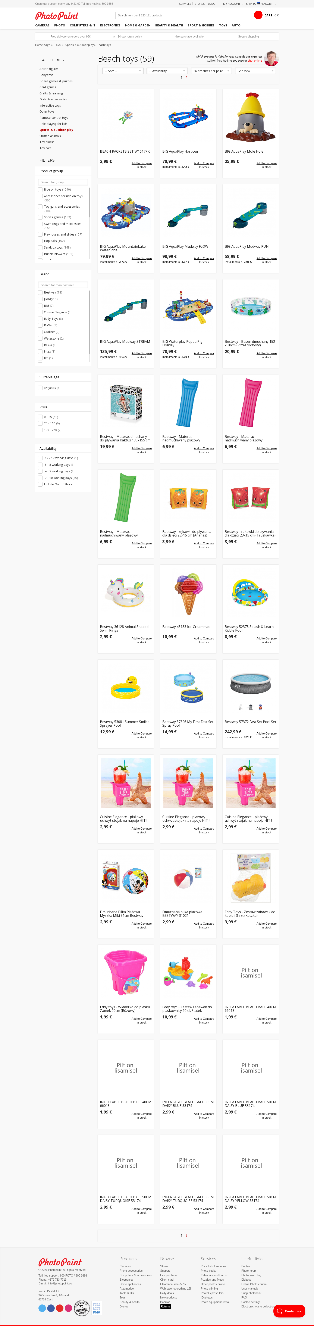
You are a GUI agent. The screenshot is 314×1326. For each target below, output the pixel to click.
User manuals (249, 1288)
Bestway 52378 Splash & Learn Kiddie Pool (249, 628)
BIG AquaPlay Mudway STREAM (125, 342)
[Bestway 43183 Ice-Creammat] (188, 592)
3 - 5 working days (59, 465)
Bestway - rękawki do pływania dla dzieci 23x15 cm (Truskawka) (250, 533)
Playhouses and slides (63, 234)
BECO (50, 345)
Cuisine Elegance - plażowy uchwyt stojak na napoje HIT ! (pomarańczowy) (186, 819)
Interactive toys (50, 105)
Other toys (47, 111)
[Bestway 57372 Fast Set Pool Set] (251, 688)
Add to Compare (142, 163)
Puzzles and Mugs (212, 1279)
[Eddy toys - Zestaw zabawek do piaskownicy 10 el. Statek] (188, 973)
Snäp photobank (251, 1293)
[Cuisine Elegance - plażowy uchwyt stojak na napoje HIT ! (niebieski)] (126, 783)
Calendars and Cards (214, 1275)
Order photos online (213, 1284)
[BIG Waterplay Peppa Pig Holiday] (188, 307)
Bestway (53, 292)
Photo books (208, 1270)
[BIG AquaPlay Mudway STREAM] (126, 307)
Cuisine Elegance (58, 312)
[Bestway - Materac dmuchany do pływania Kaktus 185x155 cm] (126, 402)
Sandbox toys (57, 247)
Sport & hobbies (201, 25)
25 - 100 (52, 423)
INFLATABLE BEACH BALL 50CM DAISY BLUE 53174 (188, 1104)
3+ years (52, 388)
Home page (42, 45)
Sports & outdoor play (79, 45)
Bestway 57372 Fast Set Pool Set (250, 722)
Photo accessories (131, 1270)
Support (165, 1270)
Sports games (57, 217)
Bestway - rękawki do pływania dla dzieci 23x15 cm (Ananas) (186, 533)
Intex (49, 351)
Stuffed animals (50, 136)
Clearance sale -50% (173, 1284)
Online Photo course (254, 1284)
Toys (223, 25)
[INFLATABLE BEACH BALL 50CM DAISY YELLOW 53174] (251, 1163)
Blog (211, 4)
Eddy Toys (53, 319)
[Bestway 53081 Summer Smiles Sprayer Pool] (126, 688)
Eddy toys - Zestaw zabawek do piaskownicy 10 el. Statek (187, 1009)
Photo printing (209, 1288)
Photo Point (62, 1262)
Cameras (42, 25)
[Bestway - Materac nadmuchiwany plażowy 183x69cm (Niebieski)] (188, 402)
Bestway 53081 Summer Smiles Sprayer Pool (124, 723)
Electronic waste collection (257, 1306)
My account (232, 4)
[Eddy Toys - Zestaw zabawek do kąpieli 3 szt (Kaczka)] (251, 878)
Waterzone (54, 338)
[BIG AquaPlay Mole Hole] (251, 117)
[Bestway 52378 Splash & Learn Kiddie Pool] (251, 592)
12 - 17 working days (61, 458)
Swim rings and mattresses (62, 226)
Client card (166, 1279)
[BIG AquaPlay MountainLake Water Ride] (126, 212)
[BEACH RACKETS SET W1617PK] (126, 117)
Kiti (48, 358)
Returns (165, 1306)
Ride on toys (57, 189)
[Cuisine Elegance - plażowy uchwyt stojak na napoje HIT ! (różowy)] (251, 783)
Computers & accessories (136, 1275)
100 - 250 (53, 430)
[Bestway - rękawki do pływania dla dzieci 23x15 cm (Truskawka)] (251, 497)
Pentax (245, 1266)
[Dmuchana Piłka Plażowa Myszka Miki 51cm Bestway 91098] (126, 878)
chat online (255, 60)
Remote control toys (54, 118)
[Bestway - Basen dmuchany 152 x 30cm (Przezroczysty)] (251, 307)
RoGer (50, 325)
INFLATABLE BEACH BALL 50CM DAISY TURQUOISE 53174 (125, 1199)
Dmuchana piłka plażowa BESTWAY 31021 (182, 914)
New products (168, 1297)
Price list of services (213, 1266)
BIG (49, 306)
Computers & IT (82, 25)
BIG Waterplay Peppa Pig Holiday (182, 343)
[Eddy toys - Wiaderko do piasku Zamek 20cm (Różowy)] (126, 973)
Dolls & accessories (53, 99)
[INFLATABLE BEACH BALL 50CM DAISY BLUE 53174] (188, 1068)
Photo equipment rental (215, 1302)
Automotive (127, 1288)
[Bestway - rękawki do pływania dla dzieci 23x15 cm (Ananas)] (188, 497)
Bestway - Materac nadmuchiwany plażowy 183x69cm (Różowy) (244, 438)
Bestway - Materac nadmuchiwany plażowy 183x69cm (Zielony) (119, 533)
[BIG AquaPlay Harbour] (188, 117)
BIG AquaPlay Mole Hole (244, 152)
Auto (236, 25)
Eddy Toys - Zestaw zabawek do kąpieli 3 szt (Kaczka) (250, 914)
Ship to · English (260, 4)
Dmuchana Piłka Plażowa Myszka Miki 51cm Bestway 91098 (121, 914)
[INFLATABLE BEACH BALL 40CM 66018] (251, 973)
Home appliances (130, 1284)
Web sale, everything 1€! (175, 1288)
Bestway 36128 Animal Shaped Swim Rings (124, 628)
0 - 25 (51, 417)
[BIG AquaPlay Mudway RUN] (251, 212)
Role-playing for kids (53, 124)
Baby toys (46, 75)
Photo (59, 25)
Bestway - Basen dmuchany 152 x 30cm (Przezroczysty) (250, 343)
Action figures (49, 69)
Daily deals (167, 1293)
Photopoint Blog (251, 1275)
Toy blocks (47, 142)
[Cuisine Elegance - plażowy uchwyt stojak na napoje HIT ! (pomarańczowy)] (188, 783)
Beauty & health (169, 25)
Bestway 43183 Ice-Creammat (186, 627)
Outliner (51, 332)
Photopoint (59, 15)
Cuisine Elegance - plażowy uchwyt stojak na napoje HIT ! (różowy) (248, 819)
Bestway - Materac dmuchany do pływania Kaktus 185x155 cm (125, 438)
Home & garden (138, 25)
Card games (48, 87)
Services (185, 4)
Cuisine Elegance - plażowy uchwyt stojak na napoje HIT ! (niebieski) (123, 819)
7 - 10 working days (61, 478)
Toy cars (45, 148)
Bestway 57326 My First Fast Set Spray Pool (187, 723)
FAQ (244, 1297)
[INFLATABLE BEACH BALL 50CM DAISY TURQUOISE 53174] (126, 1163)
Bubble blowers (58, 254)
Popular (165, 1302)
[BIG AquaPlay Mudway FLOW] (188, 212)
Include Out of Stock (58, 484)
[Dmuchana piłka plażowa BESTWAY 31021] (188, 878)
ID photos (207, 1297)
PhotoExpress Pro (212, 1293)
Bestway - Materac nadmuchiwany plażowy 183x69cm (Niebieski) (181, 438)
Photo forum (249, 1270)
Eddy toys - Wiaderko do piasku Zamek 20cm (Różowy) (125, 1009)
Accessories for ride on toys (63, 198)
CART (268, 15)
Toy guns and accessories (62, 208)
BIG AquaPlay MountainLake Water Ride (123, 248)
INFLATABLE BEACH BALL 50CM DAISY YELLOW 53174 (250, 1199)
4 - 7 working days (59, 471)
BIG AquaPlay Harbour (180, 152)
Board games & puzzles (56, 81)
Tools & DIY (127, 1293)
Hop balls (54, 241)
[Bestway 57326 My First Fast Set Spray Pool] (188, 688)
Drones (124, 1306)
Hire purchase (168, 1275)
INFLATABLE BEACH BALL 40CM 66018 (250, 1009)
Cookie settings (251, 1302)
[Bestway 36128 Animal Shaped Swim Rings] (126, 592)
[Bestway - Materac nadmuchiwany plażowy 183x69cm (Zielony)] (126, 497)
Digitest (246, 1279)
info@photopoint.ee (60, 1283)
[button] (123, 71)
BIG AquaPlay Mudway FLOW (185, 247)
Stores (200, 4)
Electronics (110, 25)
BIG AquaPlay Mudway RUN (247, 247)
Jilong (51, 299)
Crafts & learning (51, 93)
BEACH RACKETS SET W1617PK (125, 152)
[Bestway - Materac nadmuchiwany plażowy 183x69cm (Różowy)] (251, 402)
